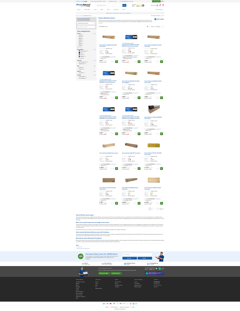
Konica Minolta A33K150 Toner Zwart (131, 153)
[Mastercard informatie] (110, 304)
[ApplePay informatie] (120, 304)
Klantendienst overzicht (80, 281)
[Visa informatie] (107, 304)
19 (157, 208)
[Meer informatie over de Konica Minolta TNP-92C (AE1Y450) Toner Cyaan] (154, 145)
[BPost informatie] (131, 304)
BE (163, 1)
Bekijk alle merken (98, 288)
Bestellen (77, 283)
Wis (94, 33)
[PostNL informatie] (127, 304)
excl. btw (162, 15)
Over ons (136, 281)
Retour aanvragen (79, 293)
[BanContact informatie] (104, 304)
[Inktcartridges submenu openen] (91, 9)
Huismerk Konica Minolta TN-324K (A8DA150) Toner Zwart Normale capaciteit (130, 46)
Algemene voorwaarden (124, 307)
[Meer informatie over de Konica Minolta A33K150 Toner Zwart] (131, 145)
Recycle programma (79, 291)
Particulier (129, 258)
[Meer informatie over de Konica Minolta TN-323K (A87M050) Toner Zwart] (154, 109)
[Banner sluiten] (163, 13)
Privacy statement (114, 307)
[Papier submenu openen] (104, 9)
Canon (96, 283)
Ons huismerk (137, 283)
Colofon (107, 307)
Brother (96, 281)
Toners (80, 15)
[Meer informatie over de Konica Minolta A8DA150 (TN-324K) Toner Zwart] (108, 37)
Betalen (77, 285)
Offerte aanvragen (137, 286)
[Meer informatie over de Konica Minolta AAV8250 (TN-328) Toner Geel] (154, 180)
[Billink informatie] (117, 304)
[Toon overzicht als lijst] (149, 26)
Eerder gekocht (157, 1)
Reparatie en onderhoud (80, 296)
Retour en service (79, 294)
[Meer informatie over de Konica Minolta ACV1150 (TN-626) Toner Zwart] (108, 180)
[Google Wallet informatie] (124, 304)
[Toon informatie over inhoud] (80, 60)
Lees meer (100, 23)
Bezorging (78, 286)
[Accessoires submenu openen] (119, 9)
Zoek (124, 5)
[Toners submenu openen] (97, 9)
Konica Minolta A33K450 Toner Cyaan (108, 153)
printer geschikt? (113, 56)
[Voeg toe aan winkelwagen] (116, 61)
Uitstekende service (138, 285)
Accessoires (117, 286)
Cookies (133, 307)
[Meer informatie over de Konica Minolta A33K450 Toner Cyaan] (108, 145)
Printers (116, 283)
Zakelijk (144, 258)
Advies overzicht (118, 281)
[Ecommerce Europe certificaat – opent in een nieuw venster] (162, 269)
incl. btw (158, 15)
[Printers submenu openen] (81, 9)
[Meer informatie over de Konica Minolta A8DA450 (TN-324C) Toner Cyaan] (154, 73)
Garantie (77, 290)
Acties (77, 298)
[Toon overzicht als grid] (147, 26)
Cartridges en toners (118, 285)
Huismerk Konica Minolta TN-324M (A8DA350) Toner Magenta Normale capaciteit (130, 118)
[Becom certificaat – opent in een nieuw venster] (160, 269)
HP (96, 286)
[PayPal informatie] (114, 304)
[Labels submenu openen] (111, 9)
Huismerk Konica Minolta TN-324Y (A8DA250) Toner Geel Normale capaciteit (107, 82)
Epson (96, 285)
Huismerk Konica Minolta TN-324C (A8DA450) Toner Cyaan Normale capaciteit (107, 118)
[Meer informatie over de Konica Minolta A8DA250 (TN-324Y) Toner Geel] (154, 37)
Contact (77, 288)
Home (77, 15)
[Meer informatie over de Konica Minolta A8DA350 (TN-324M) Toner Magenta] (131, 73)
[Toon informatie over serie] (79, 33)
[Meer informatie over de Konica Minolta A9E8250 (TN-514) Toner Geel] (131, 180)
